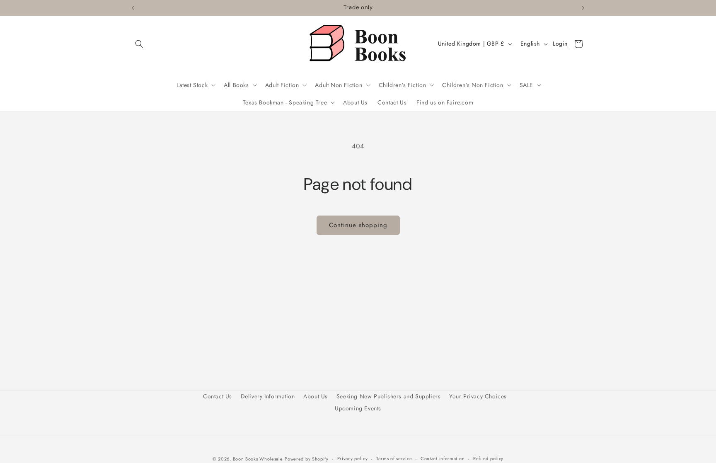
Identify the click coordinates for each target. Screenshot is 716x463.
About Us (315, 396)
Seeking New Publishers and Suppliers (388, 396)
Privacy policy (352, 458)
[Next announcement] (583, 8)
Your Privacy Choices (478, 396)
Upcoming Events (358, 408)
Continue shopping (358, 225)
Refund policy (488, 458)
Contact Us (217, 396)
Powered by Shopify (307, 459)
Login (560, 44)
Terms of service (394, 458)
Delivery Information (268, 396)
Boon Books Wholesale (258, 459)
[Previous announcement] (133, 8)
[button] (139, 44)
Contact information (442, 458)
